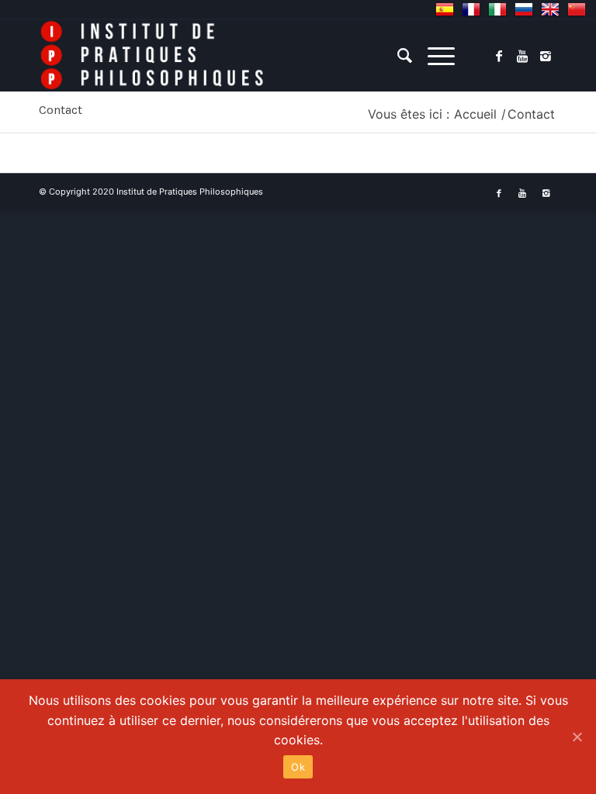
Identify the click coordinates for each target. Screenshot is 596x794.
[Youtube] (522, 55)
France (471, 9)
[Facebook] (499, 55)
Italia (497, 9)
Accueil (475, 114)
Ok (298, 767)
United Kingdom (550, 9)
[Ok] (576, 736)
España (444, 9)
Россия (524, 9)
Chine (576, 9)
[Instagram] (545, 55)
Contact (60, 109)
